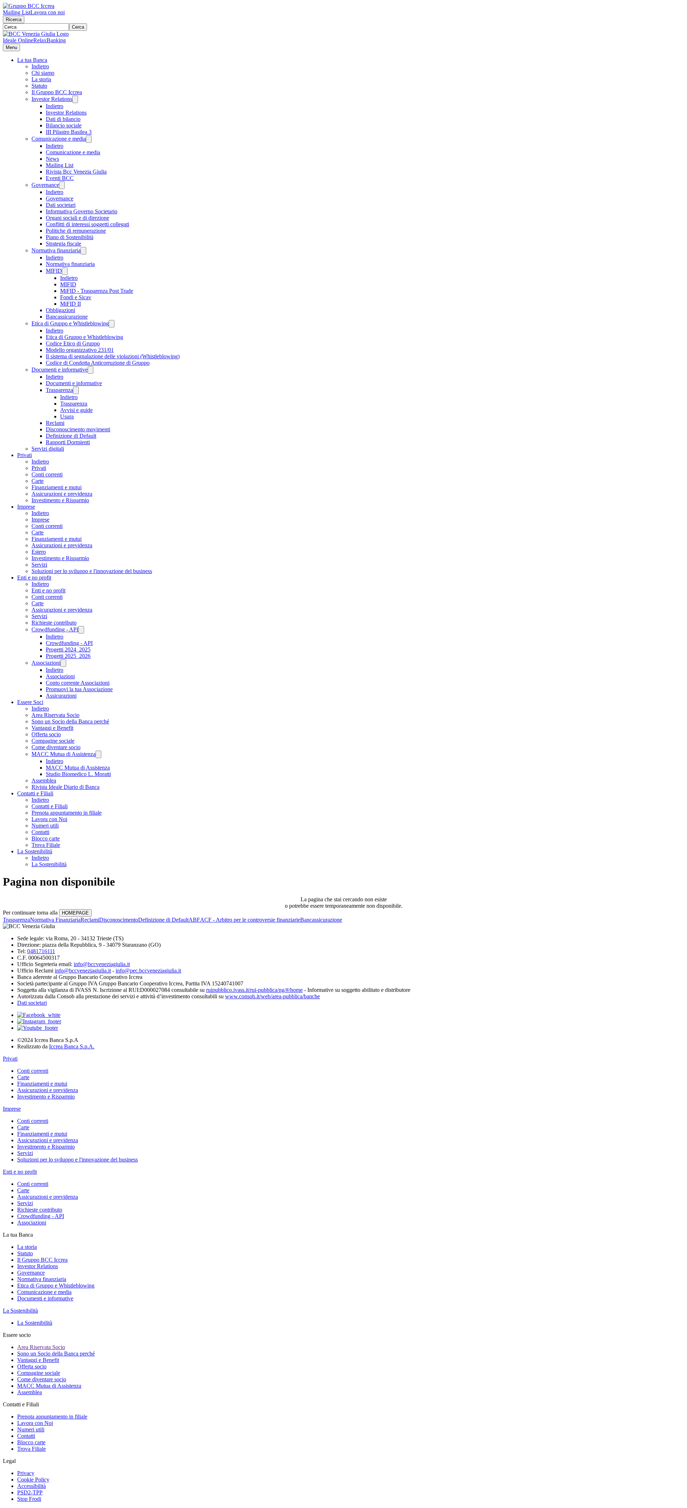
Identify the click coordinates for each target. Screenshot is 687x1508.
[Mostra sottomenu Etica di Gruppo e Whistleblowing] (111, 324)
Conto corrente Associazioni (77, 683)
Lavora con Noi (49, 819)
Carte (37, 481)
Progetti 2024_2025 (68, 649)
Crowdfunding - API (54, 629)
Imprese (26, 507)
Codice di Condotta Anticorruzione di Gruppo (98, 363)
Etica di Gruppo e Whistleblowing (70, 323)
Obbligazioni (60, 310)
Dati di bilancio (63, 119)
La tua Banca (32, 60)
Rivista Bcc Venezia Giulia (76, 172)
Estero (38, 552)
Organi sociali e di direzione (77, 218)
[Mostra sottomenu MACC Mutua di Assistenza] (98, 754)
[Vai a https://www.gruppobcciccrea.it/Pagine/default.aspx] (28, 6)
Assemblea (43, 780)
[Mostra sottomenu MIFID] (65, 271)
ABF (194, 920)
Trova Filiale (45, 845)
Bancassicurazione (67, 317)
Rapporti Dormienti (68, 442)
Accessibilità (31, 1486)
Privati (24, 455)
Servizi (39, 565)
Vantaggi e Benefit (52, 728)
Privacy (25, 1473)
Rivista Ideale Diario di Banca (65, 787)
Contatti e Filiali (35, 793)
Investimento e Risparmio (60, 500)
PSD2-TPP (30, 1492)
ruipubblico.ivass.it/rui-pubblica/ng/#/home (254, 990)
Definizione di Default (71, 436)
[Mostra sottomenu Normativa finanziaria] (83, 250)
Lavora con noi (47, 12)
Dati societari (60, 205)
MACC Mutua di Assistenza (63, 754)
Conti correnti (47, 474)
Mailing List (16, 12)
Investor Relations (51, 99)
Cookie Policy (33, 1480)
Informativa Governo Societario (81, 211)
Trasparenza (59, 390)
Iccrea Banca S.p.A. (71, 1046)
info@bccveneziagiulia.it (102, 964)
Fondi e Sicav (75, 297)
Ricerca (13, 19)
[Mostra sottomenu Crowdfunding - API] (81, 630)
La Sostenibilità (34, 851)
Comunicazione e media (58, 139)
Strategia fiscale (63, 244)
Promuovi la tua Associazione (79, 689)
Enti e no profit (34, 577)
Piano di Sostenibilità (69, 237)
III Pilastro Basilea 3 (69, 132)
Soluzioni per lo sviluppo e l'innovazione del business (91, 571)
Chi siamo (42, 73)
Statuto (39, 86)
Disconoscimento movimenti (78, 429)
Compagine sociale (52, 741)
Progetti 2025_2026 (68, 656)
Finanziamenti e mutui (56, 487)
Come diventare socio (56, 747)
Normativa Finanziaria (55, 920)
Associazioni (45, 663)
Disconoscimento (118, 920)
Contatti (40, 832)
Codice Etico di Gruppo (73, 343)
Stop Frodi (29, 1499)
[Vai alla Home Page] (36, 34)
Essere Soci (30, 702)
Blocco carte (45, 838)
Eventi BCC (60, 178)
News (52, 159)
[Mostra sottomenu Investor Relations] (75, 99)
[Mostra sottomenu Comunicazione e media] (89, 139)
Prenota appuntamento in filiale (66, 813)
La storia (41, 79)
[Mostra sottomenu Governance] (62, 185)
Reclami (55, 423)
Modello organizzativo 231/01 (80, 350)
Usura (67, 416)
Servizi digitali (47, 449)
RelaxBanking (49, 40)
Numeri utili (45, 826)
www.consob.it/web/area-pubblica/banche (272, 996)
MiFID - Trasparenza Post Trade (96, 291)
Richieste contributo (54, 623)
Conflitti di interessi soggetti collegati (87, 224)
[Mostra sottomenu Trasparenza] (76, 390)
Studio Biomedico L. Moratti (78, 774)
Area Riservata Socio (55, 715)
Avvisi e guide (76, 410)
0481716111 (41, 951)
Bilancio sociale (64, 125)
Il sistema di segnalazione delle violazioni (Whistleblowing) (113, 356)
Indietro (40, 66)
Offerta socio (46, 734)
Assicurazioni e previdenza (61, 494)
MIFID (54, 271)
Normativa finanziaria (56, 250)
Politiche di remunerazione (76, 231)
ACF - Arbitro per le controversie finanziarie (250, 920)
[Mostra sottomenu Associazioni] (63, 663)
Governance (45, 185)
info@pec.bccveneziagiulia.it (148, 971)
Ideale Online (18, 40)
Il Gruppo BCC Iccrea (56, 92)
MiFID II (70, 304)
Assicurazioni (61, 696)
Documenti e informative (59, 370)
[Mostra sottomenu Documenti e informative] (90, 370)
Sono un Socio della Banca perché (70, 721)
